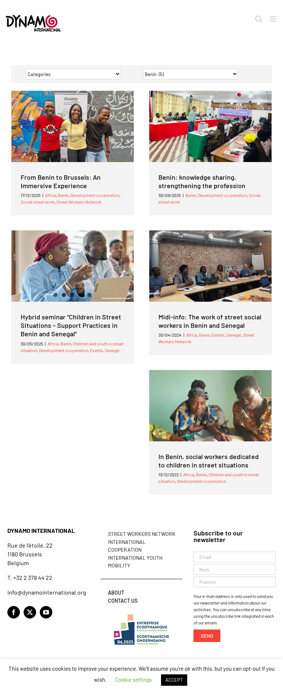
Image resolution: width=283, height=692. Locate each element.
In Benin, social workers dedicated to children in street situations (208, 460)
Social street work (38, 201)
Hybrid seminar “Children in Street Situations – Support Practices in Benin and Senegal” (71, 325)
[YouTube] (46, 612)
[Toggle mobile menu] (273, 19)
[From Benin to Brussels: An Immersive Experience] (72, 126)
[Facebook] (13, 612)
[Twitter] (30, 612)
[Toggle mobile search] (258, 19)
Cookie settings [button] (133, 679)
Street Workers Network (78, 201)
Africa (50, 195)
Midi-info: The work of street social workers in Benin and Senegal (209, 321)
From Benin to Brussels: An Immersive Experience (61, 181)
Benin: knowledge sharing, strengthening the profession (201, 181)
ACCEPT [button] (174, 680)
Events (96, 350)
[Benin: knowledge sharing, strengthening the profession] (210, 126)
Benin (63, 195)
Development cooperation (94, 195)
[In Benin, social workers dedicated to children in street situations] (210, 405)
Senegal (112, 350)
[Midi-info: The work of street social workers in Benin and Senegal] (210, 266)
